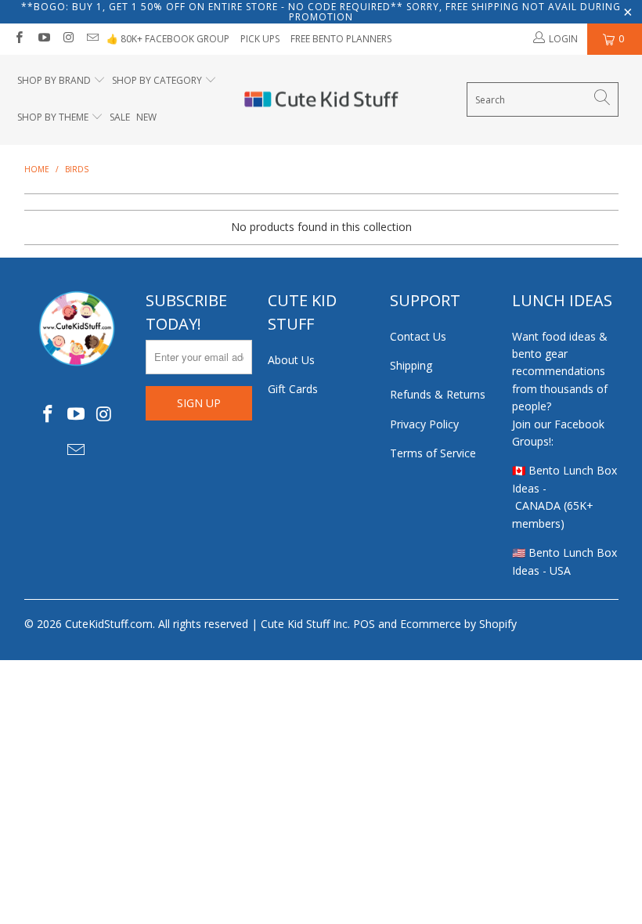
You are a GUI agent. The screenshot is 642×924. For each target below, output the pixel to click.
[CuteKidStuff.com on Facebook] (18, 38)
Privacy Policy (424, 424)
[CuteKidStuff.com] (321, 100)
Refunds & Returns (437, 394)
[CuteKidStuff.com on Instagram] (67, 38)
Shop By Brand (54, 80)
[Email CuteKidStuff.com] (92, 38)
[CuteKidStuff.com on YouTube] (42, 38)
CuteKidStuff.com (109, 623)
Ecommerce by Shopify (458, 623)
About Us (291, 359)
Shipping (411, 365)
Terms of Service (433, 453)
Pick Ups (260, 38)
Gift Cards (293, 388)
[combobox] (543, 99)
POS (364, 623)
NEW (146, 117)
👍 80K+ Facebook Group (167, 38)
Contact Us (418, 336)
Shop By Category (157, 80)
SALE (120, 117)
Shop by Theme (52, 117)
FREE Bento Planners (340, 38)
